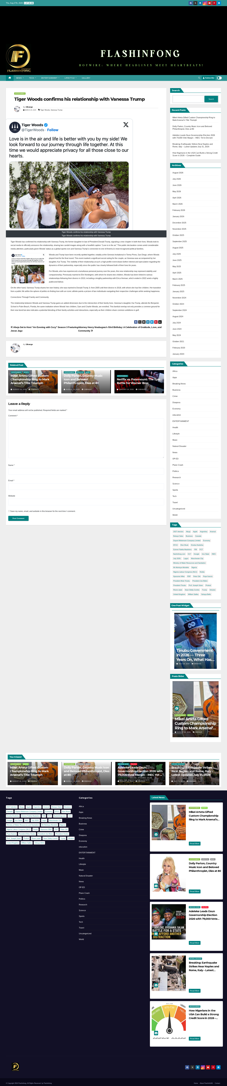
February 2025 (178, 285)
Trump (204, 590)
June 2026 (177, 185)
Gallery (86, 78)
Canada (198, 536)
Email (11, 481)
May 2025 (176, 266)
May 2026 (176, 191)
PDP (189, 576)
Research (176, 477)
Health (175, 427)
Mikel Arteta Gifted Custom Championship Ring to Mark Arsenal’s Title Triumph (30, 379)
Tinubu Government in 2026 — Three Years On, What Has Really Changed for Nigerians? (194, 659)
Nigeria (194, 567)
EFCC (175, 545)
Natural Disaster (179, 446)
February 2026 (178, 210)
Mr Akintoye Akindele (181, 567)
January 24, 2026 (126, 389)
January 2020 (178, 354)
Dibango (29, 107)
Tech (32, 78)
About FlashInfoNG (206, 1083)
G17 (189, 554)
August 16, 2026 (184, 732)
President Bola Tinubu (181, 581)
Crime (175, 396)
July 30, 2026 (197, 1022)
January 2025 (178, 291)
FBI (195, 549)
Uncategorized (178, 509)
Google (196, 554)
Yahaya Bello (206, 594)
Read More (194, 844)
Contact (217, 1083)
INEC (214, 554)
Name (11, 465)
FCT (201, 549)
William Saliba (193, 594)
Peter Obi (196, 576)
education (176, 415)
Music (88, 372)
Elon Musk (184, 545)
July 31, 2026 (179, 781)
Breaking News (179, 384)
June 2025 (177, 260)
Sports (26, 372)
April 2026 (176, 198)
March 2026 (177, 204)
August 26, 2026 (20, 389)
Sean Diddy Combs (192, 590)
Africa (174, 371)
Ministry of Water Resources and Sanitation (189, 563)
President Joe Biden (199, 581)
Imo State (205, 554)
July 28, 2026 (184, 664)
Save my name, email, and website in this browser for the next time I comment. (42, 511)
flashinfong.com (179, 554)
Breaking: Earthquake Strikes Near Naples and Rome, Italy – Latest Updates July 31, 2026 (192, 771)
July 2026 (176, 179)
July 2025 (176, 254)
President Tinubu (179, 585)
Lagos (186, 558)
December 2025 (179, 223)
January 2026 (178, 216)
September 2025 (179, 241)
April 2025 (176, 273)
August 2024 (177, 316)
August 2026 (177, 173)
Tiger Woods (45, 110)
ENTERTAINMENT (49, 78)
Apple (195, 532)
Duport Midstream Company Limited (186, 540)
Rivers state (177, 590)
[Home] (10, 78)
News (19, 78)
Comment (13, 416)
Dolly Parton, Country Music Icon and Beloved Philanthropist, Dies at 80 (83, 379)
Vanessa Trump (56, 110)
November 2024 (179, 298)
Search (176, 90)
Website (11, 496)
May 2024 (176, 335)
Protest (208, 585)
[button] (199, 78)
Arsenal (213, 532)
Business (176, 390)
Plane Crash (177, 465)
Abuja (188, 532)
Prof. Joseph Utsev (196, 585)
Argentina (203, 532)
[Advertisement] (113, 26)
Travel (175, 502)
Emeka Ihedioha (197, 545)
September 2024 (179, 310)
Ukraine (212, 590)
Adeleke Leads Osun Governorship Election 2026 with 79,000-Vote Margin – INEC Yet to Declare (195, 728)
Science (175, 484)
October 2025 (178, 235)
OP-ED (175, 459)
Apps (174, 377)
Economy (176, 409)
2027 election (178, 532)
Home (196, 1083)
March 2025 (177, 279)
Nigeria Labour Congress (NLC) (185, 572)
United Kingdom (179, 594)
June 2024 (177, 329)
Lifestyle (70, 78)
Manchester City (197, 558)
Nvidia (202, 572)
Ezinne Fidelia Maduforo (182, 549)
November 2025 (179, 229)
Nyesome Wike (179, 576)
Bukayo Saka (178, 536)
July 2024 (176, 323)
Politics (175, 471)
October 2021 (178, 341)
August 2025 (177, 248)
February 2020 (178, 348)
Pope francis (207, 576)
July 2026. (177, 558)
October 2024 (178, 304)
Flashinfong (48, 1083)
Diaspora (176, 402)
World (175, 515)
